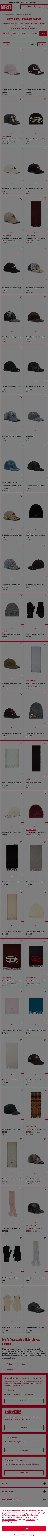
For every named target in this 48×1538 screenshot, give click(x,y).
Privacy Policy (30, 1519)
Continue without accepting (24, 1535)
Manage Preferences (9, 1519)
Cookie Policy (7, 1522)
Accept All (24, 1529)
